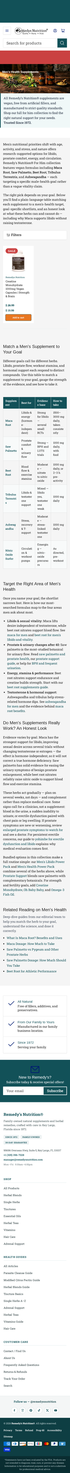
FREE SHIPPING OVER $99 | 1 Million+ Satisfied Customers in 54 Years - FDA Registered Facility (35, 11)
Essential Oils (12, 1216)
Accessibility (54, 1430)
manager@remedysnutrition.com (23, 1159)
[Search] (62, 43)
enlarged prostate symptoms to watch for (33, 830)
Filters (16, 235)
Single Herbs (12, 1202)
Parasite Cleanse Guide (18, 1273)
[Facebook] (14, 1410)
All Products (11, 1188)
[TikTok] (39, 1410)
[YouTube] (55, 1410)
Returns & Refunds (15, 1372)
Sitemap (8, 1436)
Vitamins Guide (13, 1321)
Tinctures (10, 1209)
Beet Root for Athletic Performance (32, 971)
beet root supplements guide (27, 687)
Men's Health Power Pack (36, 867)
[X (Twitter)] (47, 1410)
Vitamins (9, 1230)
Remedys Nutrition (15, 277)
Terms (18, 1430)
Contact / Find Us (14, 1351)
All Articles (11, 1266)
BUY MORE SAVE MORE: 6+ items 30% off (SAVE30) (35, 57)
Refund (29, 1430)
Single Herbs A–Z (15, 1301)
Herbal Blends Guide (17, 1287)
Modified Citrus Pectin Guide (22, 1280)
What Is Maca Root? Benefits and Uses (34, 938)
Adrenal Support (14, 1243)
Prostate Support (15, 876)
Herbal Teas (11, 1223)
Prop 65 (40, 1430)
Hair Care (9, 1237)
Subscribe (55, 1090)
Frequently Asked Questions (21, 1365)
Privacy (8, 1430)
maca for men (17, 635)
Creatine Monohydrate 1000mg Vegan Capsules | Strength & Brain (18, 288)
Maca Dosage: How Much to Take (31, 944)
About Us (9, 1358)
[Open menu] (7, 31)
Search (8, 1385)
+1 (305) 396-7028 (14, 1155)
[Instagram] (22, 1410)
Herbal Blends (13, 1195)
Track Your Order (14, 1378)
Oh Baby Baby (34, 890)
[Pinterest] (31, 1410)
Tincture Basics (13, 1294)
